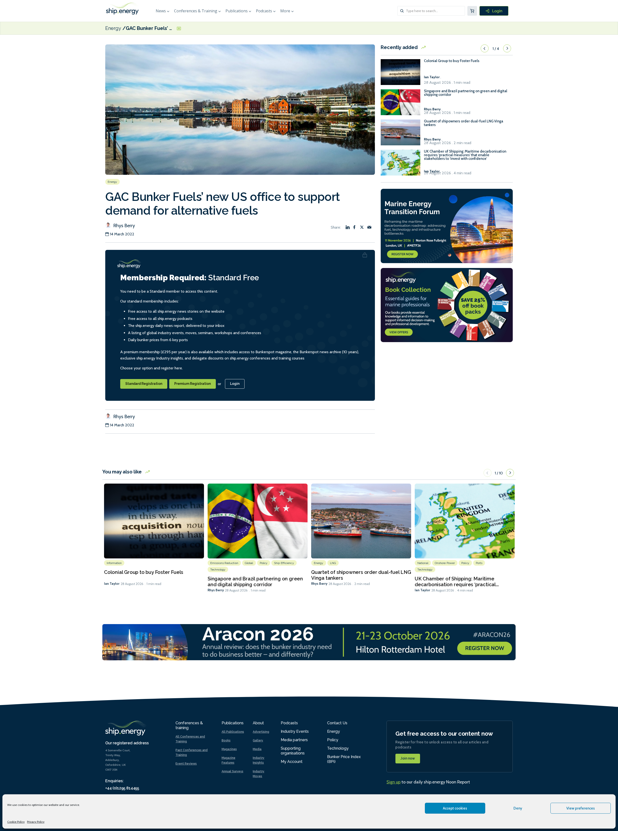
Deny (517, 808)
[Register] (493, 11)
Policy (264, 563)
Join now (407, 758)
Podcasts (264, 11)
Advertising (261, 731)
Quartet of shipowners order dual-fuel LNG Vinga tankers (463, 123)
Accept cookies (455, 808)
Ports (479, 563)
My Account (291, 761)
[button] (484, 48)
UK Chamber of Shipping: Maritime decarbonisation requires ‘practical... (457, 581)
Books (226, 740)
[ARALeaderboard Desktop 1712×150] (309, 642)
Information (114, 563)
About (258, 723)
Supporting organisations (293, 750)
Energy (113, 28)
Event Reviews (186, 763)
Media (257, 749)
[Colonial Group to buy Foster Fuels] (400, 74)
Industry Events (295, 731)
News (161, 11)
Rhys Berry (123, 225)
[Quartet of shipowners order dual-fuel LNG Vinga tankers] (400, 135)
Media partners (294, 740)
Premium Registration (192, 384)
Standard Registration (143, 384)
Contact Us (337, 723)
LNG (333, 563)
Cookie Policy (16, 822)
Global (249, 563)
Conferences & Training (195, 11)
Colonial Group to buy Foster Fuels (451, 61)
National (422, 563)
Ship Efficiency (284, 563)
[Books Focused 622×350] (447, 304)
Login (234, 384)
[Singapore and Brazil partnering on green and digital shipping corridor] (400, 104)
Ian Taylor (111, 583)
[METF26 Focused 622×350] (447, 225)
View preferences (580, 808)
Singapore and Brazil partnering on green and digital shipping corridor (465, 93)
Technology (217, 569)
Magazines (229, 749)
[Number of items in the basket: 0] (472, 11)
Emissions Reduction (224, 563)
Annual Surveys (232, 771)
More (285, 11)
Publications (236, 11)
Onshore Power (445, 563)
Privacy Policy (35, 822)
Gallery (258, 740)
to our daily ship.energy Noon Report (428, 782)
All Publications (233, 731)
